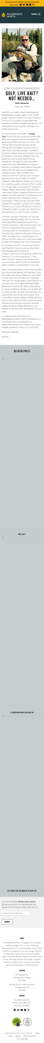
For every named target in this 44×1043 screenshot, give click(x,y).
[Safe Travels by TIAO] (17, 1022)
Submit (7, 922)
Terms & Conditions (29, 1036)
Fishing (7, 88)
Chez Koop (24, 1039)
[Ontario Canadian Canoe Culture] (27, 1022)
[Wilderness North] (12, 15)
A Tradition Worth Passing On (21, 712)
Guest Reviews (17, 88)
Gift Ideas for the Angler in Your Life (21, 891)
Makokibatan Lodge (32, 88)
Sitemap (18, 1036)
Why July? (22, 534)
